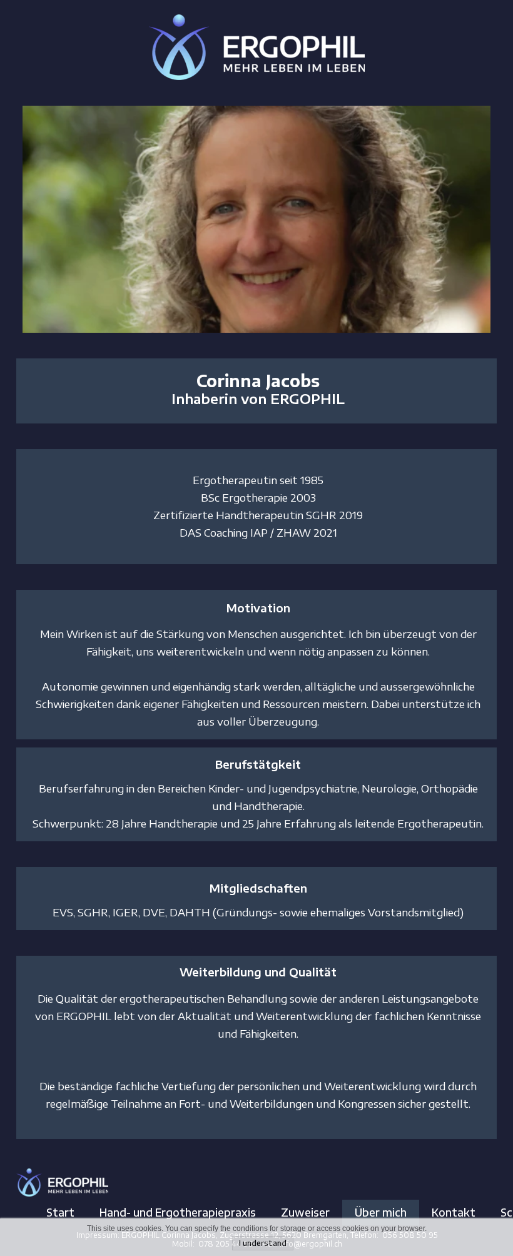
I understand (263, 1243)
